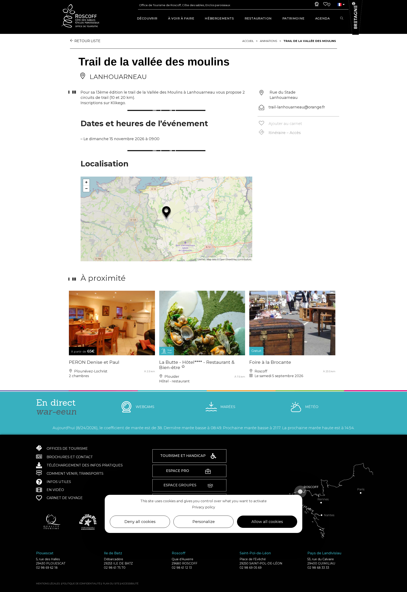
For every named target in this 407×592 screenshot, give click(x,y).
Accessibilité (129, 583)
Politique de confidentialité (81, 583)
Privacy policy (203, 507)
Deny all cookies (140, 521)
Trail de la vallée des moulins (309, 41)
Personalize (203, 521)
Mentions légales (48, 583)
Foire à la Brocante (270, 362)
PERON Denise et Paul (94, 362)
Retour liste (87, 41)
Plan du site (111, 583)
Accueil (248, 41)
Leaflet (201, 259)
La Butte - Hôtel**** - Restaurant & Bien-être (196, 365)
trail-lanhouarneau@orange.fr (297, 107)
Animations (268, 41)
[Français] (339, 4)
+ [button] (86, 182)
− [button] (86, 188)
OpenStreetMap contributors (235, 259)
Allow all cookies (267, 521)
